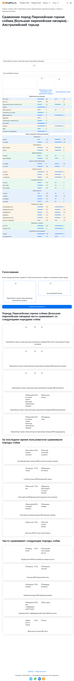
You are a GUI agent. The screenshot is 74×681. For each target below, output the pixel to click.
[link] (38, 335)
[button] (38, 335)
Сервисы (45, 3)
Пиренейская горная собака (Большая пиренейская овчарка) (46, 91)
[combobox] (3, 61)
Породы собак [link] (24, 3)
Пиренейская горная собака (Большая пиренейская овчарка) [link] (36, 9)
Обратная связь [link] (40, 671)
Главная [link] (4, 9)
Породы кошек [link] (36, 3)
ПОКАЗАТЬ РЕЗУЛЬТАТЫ (37, 306)
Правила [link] (31, 671)
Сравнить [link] (59, 9)
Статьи (55, 3)
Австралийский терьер (63, 92)
